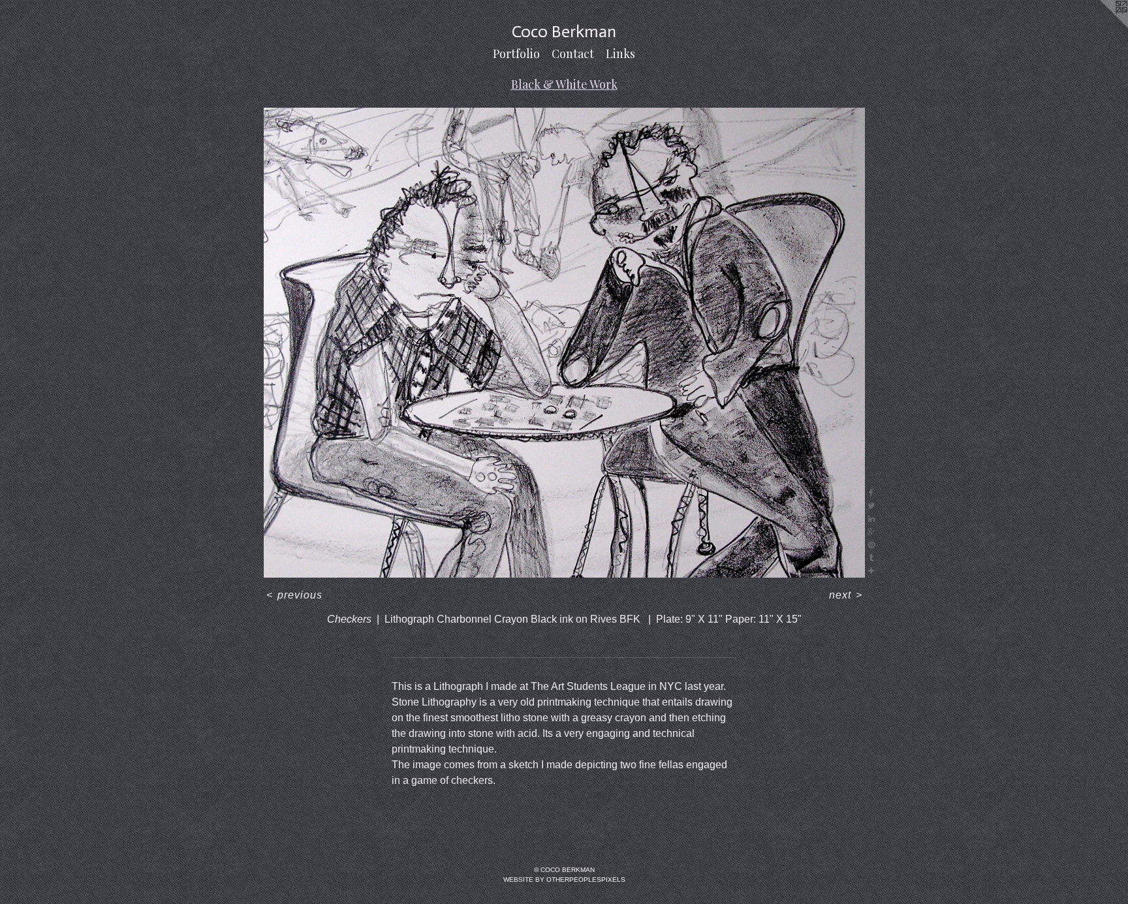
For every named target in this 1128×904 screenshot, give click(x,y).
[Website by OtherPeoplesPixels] (1102, 26)
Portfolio (516, 53)
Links (620, 53)
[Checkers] (564, 343)
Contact (573, 53)
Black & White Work (564, 84)
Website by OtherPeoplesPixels (564, 879)
